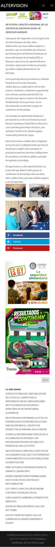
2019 (11, 535)
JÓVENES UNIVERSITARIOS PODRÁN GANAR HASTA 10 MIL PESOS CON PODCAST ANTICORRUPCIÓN (26, 480)
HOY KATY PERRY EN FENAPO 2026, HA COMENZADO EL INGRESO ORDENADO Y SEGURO (24, 519)
